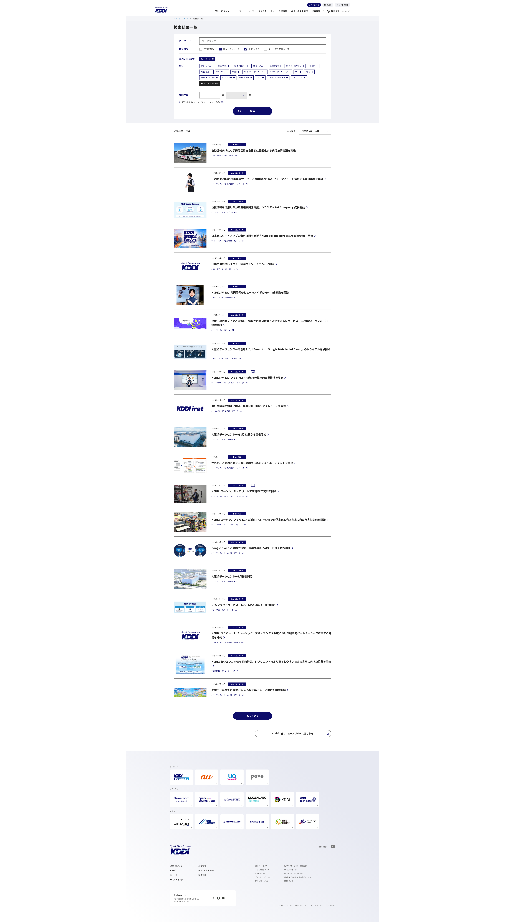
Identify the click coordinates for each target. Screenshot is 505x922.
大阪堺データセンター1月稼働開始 (231, 576)
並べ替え (291, 131)
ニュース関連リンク (262, 870)
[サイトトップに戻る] (161, 10)
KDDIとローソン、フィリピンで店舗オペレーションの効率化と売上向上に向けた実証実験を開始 (268, 519)
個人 (343, 11)
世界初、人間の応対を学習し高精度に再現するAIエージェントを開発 (252, 463)
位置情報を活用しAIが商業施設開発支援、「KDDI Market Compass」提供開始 (258, 207)
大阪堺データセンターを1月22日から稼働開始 (238, 434)
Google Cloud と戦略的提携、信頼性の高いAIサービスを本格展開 (251, 548)
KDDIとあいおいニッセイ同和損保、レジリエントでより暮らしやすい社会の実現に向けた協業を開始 (271, 661)
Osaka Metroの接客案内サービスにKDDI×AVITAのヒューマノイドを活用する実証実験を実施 (267, 179)
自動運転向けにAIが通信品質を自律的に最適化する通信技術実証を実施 (253, 150)
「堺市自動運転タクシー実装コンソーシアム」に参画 (242, 264)
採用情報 (202, 875)
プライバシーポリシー (262, 881)
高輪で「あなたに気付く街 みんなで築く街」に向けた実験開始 (248, 690)
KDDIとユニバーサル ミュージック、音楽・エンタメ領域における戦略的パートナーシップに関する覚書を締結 (271, 635)
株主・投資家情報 (206, 870)
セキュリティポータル (291, 870)
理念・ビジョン (176, 866)
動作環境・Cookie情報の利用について (297, 877)
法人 (347, 11)
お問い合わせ (314, 5)
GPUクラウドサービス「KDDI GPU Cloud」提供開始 (243, 605)
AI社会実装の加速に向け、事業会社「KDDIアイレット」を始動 (248, 406)
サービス (174, 870)
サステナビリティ (177, 879)
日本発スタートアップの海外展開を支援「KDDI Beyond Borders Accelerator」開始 (262, 236)
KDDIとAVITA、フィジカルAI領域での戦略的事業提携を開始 (247, 378)
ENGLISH (328, 5)
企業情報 (202, 866)
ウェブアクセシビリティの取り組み (295, 866)
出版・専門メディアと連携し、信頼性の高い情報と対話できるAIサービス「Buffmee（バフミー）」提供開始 (270, 323)
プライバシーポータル (262, 877)
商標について (288, 881)
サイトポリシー (260, 873)
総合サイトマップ (261, 866)
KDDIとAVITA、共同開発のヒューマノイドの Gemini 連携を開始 (250, 292)
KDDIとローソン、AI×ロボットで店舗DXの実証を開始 (243, 491)
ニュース (173, 875)
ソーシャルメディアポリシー (293, 873)
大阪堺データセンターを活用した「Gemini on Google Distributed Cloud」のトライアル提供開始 (270, 349)
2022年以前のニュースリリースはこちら (202, 102)
